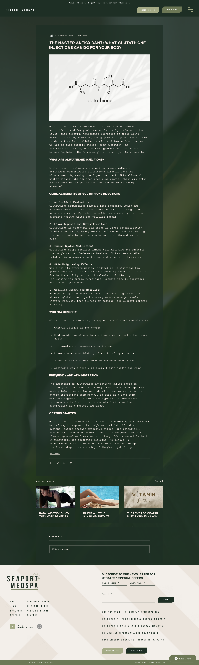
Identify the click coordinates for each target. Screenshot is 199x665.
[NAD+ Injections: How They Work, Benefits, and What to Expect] (55, 497)
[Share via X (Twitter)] (57, 463)
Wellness (55, 454)
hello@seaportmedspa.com (141, 612)
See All (159, 481)
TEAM (13, 605)
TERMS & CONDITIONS (157, 662)
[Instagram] (39, 626)
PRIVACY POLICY (140, 662)
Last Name (136, 583)
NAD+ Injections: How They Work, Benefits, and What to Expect (54, 515)
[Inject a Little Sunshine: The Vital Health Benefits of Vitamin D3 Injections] (99, 497)
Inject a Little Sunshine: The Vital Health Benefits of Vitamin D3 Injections (98, 515)
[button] (190, 9)
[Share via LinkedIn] (64, 463)
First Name (109, 583)
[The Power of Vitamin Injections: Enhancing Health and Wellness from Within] (143, 497)
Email (106, 594)
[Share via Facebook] (50, 463)
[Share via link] (70, 463)
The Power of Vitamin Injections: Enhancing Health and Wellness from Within (143, 515)
